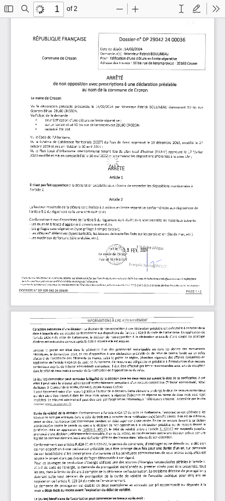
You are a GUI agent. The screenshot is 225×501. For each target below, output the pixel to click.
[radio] (181, 8)
